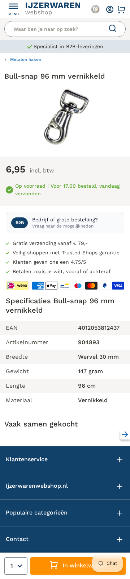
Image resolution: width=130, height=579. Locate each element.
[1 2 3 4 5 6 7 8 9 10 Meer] (15, 566)
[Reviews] (95, 9)
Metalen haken (25, 59)
